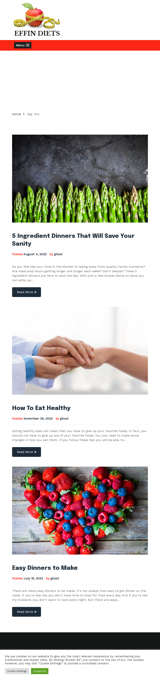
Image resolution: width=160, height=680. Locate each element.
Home (16, 114)
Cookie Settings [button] (17, 671)
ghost (58, 254)
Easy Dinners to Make (45, 568)
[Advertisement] (80, 80)
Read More (25, 292)
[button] (22, 45)
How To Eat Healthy (41, 408)
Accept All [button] (39, 671)
